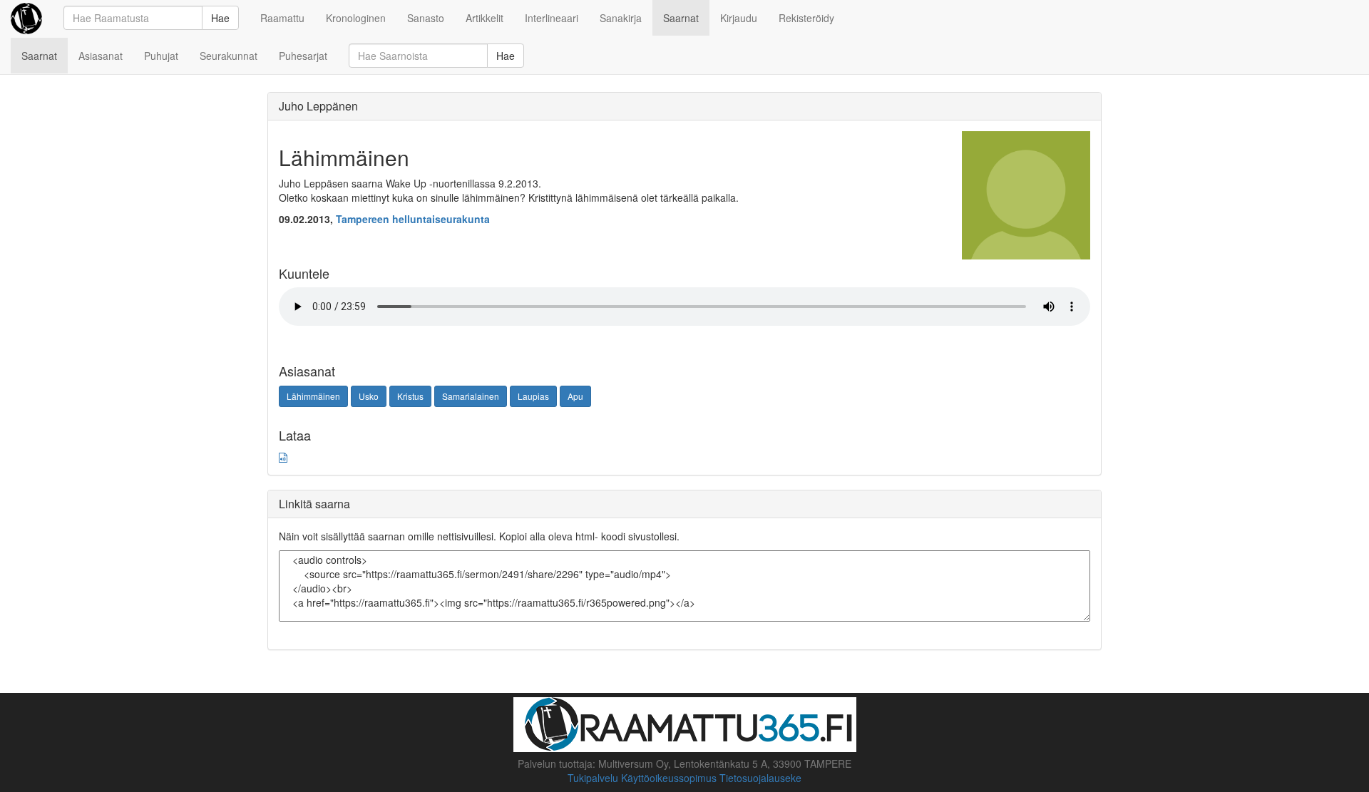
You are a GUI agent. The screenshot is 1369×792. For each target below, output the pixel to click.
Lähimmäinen (313, 396)
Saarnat (681, 18)
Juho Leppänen (318, 106)
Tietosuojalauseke (760, 778)
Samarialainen (470, 396)
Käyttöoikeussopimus (669, 778)
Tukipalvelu (593, 778)
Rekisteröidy (806, 18)
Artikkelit (484, 18)
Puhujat (161, 55)
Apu (575, 396)
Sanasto (425, 18)
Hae (220, 18)
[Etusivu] (26, 18)
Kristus (410, 396)
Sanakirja (621, 18)
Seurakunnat (228, 55)
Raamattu (282, 18)
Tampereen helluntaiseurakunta (413, 219)
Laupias (533, 396)
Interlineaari (551, 18)
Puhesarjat (303, 55)
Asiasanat (100, 55)
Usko (369, 396)
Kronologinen (356, 18)
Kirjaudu (738, 18)
